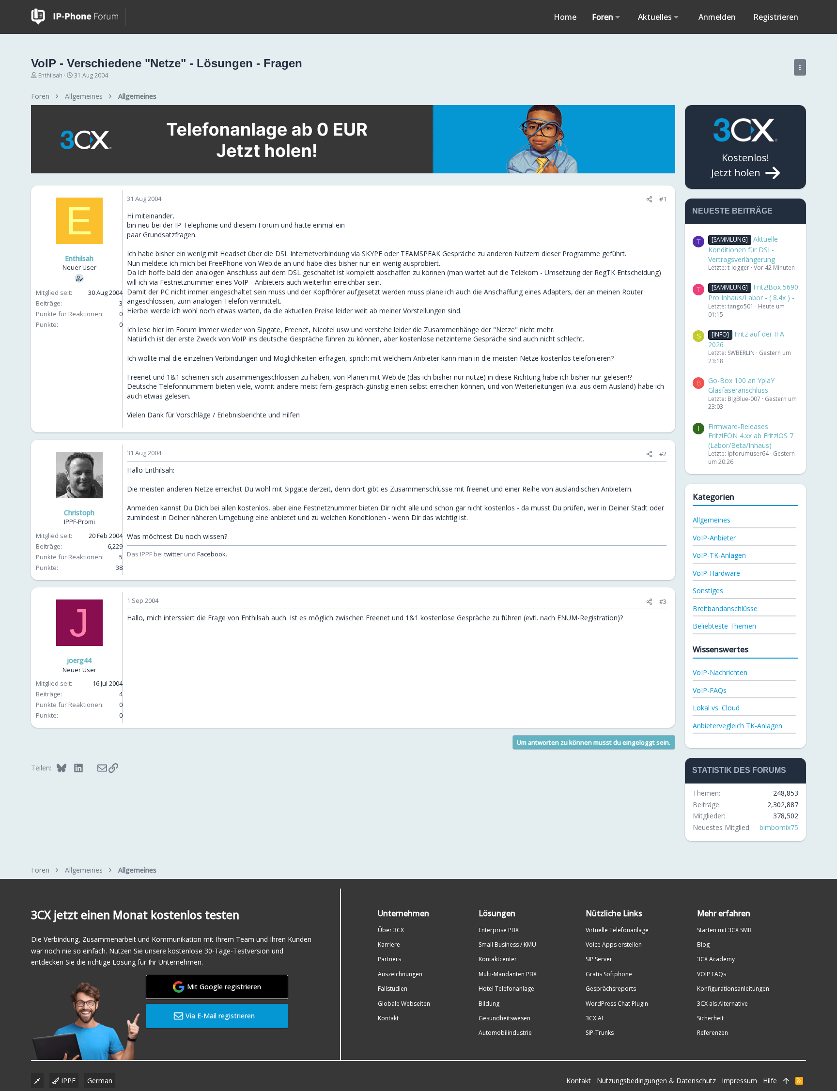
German (99, 1080)
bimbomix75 (779, 827)
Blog (703, 944)
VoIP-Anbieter (714, 537)
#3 (662, 601)
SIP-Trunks (600, 1033)
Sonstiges (708, 590)
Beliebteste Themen (724, 625)
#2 (662, 453)
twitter (173, 554)
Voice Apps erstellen (614, 944)
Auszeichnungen (400, 974)
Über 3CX (391, 930)
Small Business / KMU (507, 944)
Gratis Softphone (609, 974)
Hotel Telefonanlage (506, 988)
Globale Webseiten (404, 1003)
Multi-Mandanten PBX (508, 974)
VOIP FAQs (711, 974)
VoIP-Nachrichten (720, 672)
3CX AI (594, 1018)
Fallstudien (392, 988)
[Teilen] (649, 199)
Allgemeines (711, 519)
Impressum (739, 1080)
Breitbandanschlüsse (725, 608)
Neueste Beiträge (732, 211)
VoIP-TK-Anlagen (719, 555)
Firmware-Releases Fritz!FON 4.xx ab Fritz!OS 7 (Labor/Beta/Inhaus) (750, 436)
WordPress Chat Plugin (617, 1003)
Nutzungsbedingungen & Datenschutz (656, 1080)
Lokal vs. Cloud (716, 707)
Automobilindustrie (505, 1033)
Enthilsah (50, 75)
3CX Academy (716, 959)
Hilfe (770, 1080)
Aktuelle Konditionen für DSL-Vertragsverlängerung (743, 248)
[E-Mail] (95, 767)
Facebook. (212, 554)
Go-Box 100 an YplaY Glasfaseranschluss (741, 385)
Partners (389, 959)
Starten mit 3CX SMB (724, 930)
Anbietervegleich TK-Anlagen (737, 725)
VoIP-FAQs (710, 690)
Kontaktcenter (498, 959)
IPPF (67, 1080)
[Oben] (786, 1081)
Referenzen (712, 1033)
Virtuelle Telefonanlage (617, 930)
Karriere (389, 944)
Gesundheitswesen (504, 1018)
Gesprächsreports (611, 988)
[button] (617, 17)
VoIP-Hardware (716, 573)
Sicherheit (710, 1018)
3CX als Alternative (722, 1003)
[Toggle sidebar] (800, 67)
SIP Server (599, 959)
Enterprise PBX (499, 930)
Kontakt (388, 1018)
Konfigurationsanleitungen (733, 988)
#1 (662, 199)
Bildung (489, 1003)
